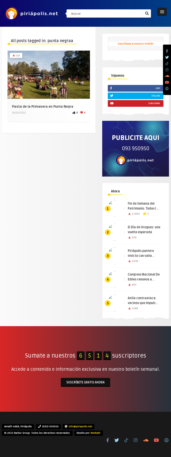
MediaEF (95, 433)
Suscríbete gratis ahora (85, 382)
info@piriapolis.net (80, 426)
